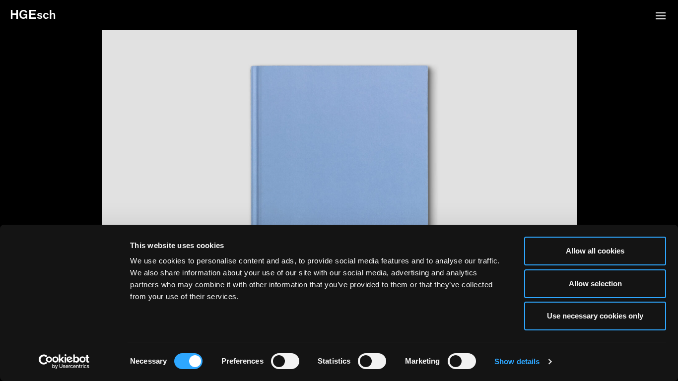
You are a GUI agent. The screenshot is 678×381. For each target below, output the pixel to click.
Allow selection (595, 283)
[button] (660, 17)
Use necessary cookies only (595, 316)
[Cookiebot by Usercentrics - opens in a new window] (64, 361)
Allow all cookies (595, 251)
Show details (517, 361)
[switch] (285, 361)
